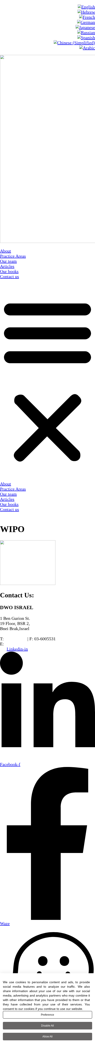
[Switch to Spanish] (86, 37)
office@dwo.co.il (20, 643)
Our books (9, 271)
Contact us (9, 276)
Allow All (47, 1036)
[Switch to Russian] (86, 32)
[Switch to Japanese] (85, 27)
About (5, 250)
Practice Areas (13, 256)
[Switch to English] (86, 6)
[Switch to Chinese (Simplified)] (74, 42)
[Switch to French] (87, 17)
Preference (47, 1014)
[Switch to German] (86, 22)
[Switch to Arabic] (87, 47)
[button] (47, 380)
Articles (7, 266)
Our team (8, 261)
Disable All (47, 1025)
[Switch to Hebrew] (86, 12)
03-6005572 (15, 638)
